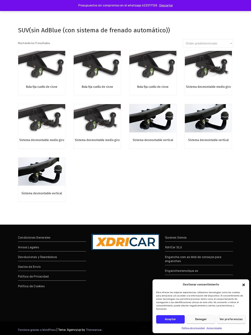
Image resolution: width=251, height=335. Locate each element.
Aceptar (170, 319)
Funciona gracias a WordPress (37, 330)
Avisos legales (214, 328)
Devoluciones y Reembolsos (37, 257)
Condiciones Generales (34, 237)
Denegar (201, 319)
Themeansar (94, 330)
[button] (243, 284)
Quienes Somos (176, 237)
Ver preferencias (231, 319)
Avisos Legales (28, 247)
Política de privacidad (193, 328)
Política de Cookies (31, 286)
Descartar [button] (166, 5)
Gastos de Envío (29, 267)
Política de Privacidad (33, 276)
